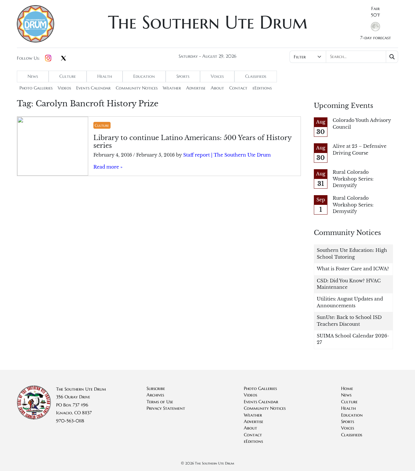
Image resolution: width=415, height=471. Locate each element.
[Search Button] (392, 57)
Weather (172, 88)
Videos (64, 88)
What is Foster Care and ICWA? (353, 269)
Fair (375, 8)
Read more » (108, 167)
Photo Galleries (36, 88)
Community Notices (137, 88)
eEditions (262, 88)
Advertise (196, 88)
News (33, 76)
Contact (238, 88)
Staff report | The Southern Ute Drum (227, 155)
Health (104, 76)
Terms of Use (160, 402)
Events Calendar (93, 88)
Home (347, 388)
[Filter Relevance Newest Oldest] (343, 57)
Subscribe (156, 388)
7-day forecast (375, 38)
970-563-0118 (70, 421)
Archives (155, 395)
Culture (67, 76)
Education (144, 76)
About (217, 88)
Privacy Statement (166, 408)
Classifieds (255, 76)
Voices (217, 76)
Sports (182, 76)
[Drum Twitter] (63, 58)
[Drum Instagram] (48, 58)
